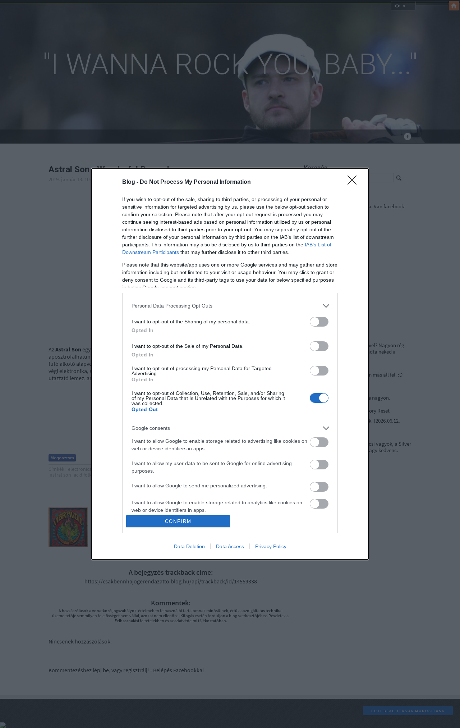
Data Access (230, 546)
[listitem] (230, 306)
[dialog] (230, 364)
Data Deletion (189, 546)
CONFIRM (178, 521)
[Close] (354, 182)
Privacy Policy (270, 546)
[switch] (319, 322)
